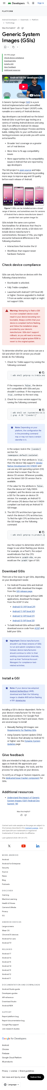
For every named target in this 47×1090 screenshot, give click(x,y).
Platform (7, 11)
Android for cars (9, 939)
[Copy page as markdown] (13, 47)
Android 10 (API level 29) (24, 607)
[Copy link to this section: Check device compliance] (4, 269)
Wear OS (6, 930)
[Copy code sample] (43, 372)
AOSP (37, 628)
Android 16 (6, 958)
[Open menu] (4, 3)
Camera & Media (9, 907)
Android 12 (6, 974)
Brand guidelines (27, 1071)
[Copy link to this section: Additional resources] (36, 792)
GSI (28, 102)
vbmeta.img (20, 700)
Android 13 (6, 970)
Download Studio (9, 1001)
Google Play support (10, 1024)
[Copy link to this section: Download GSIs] (27, 571)
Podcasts (6, 884)
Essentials (24, 20)
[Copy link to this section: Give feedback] (26, 755)
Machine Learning (9, 899)
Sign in (41, 3)
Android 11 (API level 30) (24, 611)
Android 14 (6, 966)
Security (5, 868)
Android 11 (6, 978)
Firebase (5, 1053)
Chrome (5, 1049)
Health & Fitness (8, 903)
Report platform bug (10, 1016)
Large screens (8, 926)
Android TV (6, 943)
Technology (10, 23)
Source (5, 872)
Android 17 (6, 953)
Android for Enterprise (11, 863)
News (4, 876)
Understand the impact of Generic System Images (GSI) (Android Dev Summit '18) (23, 800)
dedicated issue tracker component (22, 778)
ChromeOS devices (10, 934)
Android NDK (7, 1005)
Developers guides (9, 993)
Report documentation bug (13, 1020)
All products (7, 1062)
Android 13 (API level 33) (24, 620)
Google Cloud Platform (12, 1057)
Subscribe (35, 1077)
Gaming (5, 895)
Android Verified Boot (19, 691)
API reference (7, 997)
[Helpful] (18, 28)
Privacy (5, 911)
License (14, 1071)
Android (5, 859)
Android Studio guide (11, 989)
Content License (31, 828)
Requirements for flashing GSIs (21, 730)
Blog (4, 880)
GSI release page (24, 591)
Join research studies (10, 1029)
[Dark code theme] (40, 372)
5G (3, 915)
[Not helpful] (22, 28)
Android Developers (9, 20)
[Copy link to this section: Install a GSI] (22, 678)
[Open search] (28, 3)
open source (25, 170)
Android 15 (6, 962)
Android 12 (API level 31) (24, 616)
